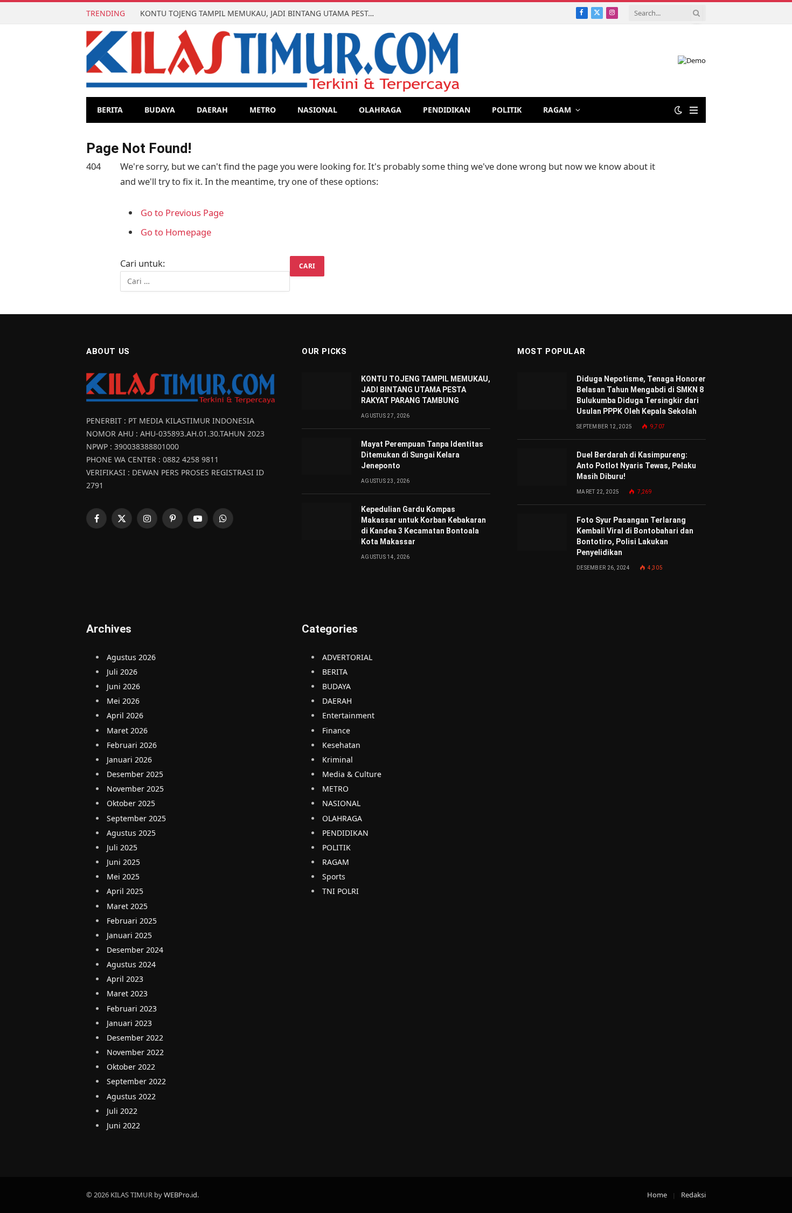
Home (657, 1195)
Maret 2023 (127, 993)
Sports (333, 876)
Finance (336, 730)
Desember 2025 (135, 774)
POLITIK (507, 110)
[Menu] (694, 110)
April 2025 (125, 891)
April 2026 (125, 715)
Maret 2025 (127, 906)
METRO (262, 110)
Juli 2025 (122, 847)
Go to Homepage (176, 232)
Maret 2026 (127, 730)
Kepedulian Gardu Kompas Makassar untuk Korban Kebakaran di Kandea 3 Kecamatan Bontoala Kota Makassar (423, 525)
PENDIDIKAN (446, 110)
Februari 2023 (132, 1008)
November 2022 (135, 1052)
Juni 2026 (123, 686)
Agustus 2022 (131, 1096)
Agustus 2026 (131, 657)
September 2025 (136, 818)
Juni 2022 (123, 1125)
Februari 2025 (132, 921)
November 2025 (135, 789)
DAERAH (212, 110)
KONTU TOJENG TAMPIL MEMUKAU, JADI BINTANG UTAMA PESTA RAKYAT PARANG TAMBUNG (261, 13)
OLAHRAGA (380, 110)
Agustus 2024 (131, 964)
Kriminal (337, 759)
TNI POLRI (340, 891)
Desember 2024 (135, 950)
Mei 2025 (123, 876)
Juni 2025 (123, 862)
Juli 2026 (122, 672)
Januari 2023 (129, 1023)
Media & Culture (351, 774)
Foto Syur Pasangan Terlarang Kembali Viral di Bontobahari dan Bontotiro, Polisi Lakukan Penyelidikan (634, 536)
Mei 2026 (123, 701)
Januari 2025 (129, 935)
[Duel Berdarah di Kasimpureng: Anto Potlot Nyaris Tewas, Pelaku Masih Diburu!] (542, 467)
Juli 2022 (122, 1111)
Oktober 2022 (131, 1067)
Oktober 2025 (131, 803)
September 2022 (136, 1081)
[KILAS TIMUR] (272, 60)
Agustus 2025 (131, 833)
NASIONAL (317, 110)
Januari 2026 (129, 759)
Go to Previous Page (182, 212)
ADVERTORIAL (347, 657)
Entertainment (348, 715)
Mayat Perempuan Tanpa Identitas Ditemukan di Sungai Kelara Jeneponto (422, 455)
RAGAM (557, 110)
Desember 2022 (135, 1037)
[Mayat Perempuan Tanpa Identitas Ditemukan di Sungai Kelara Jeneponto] (326, 456)
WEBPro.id (180, 1195)
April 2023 (125, 979)
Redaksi (693, 1195)
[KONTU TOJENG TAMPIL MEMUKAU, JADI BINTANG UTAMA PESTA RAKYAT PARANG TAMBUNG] (326, 391)
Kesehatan (341, 745)
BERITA (110, 110)
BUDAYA (159, 110)
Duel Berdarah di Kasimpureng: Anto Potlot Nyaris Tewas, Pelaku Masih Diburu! (636, 465)
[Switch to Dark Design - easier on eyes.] (678, 110)
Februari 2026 (132, 745)
